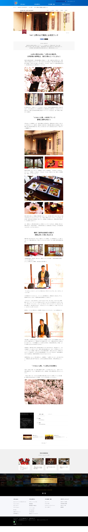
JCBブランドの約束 (64, 501)
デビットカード (15, 505)
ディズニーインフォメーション (50, 505)
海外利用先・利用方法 (32, 505)
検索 (66, 1)
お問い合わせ (31, 518)
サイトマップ (15, 518)
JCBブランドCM (63, 505)
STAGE (61, 10)
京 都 (47, 10)
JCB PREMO (15, 513)
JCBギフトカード (16, 511)
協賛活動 (62, 507)
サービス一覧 (47, 503)
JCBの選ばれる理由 (64, 503)
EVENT (66, 10)
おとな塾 (52, 10)
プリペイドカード (16, 507)
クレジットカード (16, 503)
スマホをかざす (31, 511)
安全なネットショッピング (33, 513)
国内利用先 (31, 503)
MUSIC (57, 10)
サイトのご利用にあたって (23, 518)
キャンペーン (47, 501)
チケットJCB (47, 507)
